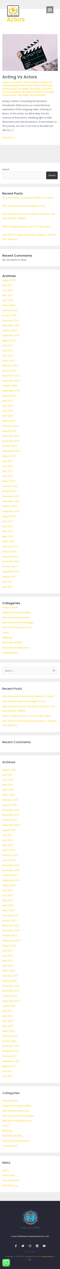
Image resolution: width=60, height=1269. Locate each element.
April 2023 (7, 475)
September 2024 (11, 390)
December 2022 (10, 496)
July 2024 (7, 400)
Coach (5, 632)
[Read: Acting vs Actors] (30, 52)
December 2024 (10, 375)
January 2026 (9, 315)
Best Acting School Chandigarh (27, 87)
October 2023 (9, 445)
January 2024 (9, 430)
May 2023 (7, 471)
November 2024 (11, 380)
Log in (5, 1170)
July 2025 (7, 345)
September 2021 (11, 571)
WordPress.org (10, 1185)
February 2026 (10, 310)
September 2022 (11, 511)
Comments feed (10, 1180)
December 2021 (10, 556)
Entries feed (8, 1175)
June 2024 (7, 405)
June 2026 (7, 290)
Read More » (8, 137)
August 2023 (9, 455)
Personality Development (15, 647)
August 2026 (9, 280)
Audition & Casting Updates (16, 612)
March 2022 (8, 541)
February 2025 (10, 365)
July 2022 (7, 521)
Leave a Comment (11, 82)
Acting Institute (31, 82)
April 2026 (7, 300)
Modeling (15, 91)
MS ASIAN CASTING (31, 91)
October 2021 (9, 566)
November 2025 (11, 325)
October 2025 (9, 330)
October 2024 (9, 385)
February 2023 (10, 486)
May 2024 (7, 410)
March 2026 (8, 305)
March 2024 (8, 420)
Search (5, 169)
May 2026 (7, 295)
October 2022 (9, 506)
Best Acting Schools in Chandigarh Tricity (23, 205)
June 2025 (7, 350)
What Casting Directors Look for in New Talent (26, 226)
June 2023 (7, 466)
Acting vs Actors (19, 77)
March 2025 (8, 360)
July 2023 (7, 460)
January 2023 (9, 491)
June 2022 (7, 526)
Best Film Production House (17, 627)
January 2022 (9, 551)
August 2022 (9, 516)
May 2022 (7, 531)
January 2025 (9, 370)
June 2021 (7, 586)
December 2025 (10, 320)
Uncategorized (10, 652)
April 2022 (7, 536)
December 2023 (10, 435)
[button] (50, 9)
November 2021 (11, 561)
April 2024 (7, 415)
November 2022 (11, 501)
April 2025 (7, 355)
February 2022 (10, 546)
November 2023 (11, 440)
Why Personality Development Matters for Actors (28, 197)
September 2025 (11, 335)
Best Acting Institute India (34, 85)
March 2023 (8, 481)
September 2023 (11, 450)
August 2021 (9, 576)
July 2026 (7, 285)
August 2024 (9, 395)
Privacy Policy (46, 1256)
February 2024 (10, 425)
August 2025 (9, 340)
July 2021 (7, 581)
